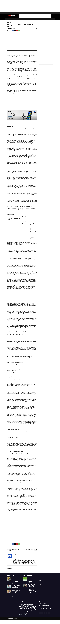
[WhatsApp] (19, 30)
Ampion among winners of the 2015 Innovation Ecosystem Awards (32, 591)
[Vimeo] (51, 13)
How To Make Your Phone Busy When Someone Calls (32, 585)
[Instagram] (49, 13)
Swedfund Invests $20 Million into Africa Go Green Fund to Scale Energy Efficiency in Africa (16, 580)
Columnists (8, 22)
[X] (50, 13)
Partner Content (9, 28)
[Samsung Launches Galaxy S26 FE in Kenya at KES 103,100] (9, 586)
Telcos (10, 22)
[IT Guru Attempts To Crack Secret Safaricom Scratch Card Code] (25, 579)
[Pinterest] (17, 30)
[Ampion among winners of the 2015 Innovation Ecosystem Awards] (25, 590)
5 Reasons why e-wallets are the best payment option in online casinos (13, 550)
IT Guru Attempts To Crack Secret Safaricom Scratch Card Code (32, 579)
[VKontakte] (46, 613)
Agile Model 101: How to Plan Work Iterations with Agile (30, 550)
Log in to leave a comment (10, 570)
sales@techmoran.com (22, 614)
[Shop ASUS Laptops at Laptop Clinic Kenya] (22, 115)
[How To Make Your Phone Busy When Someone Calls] (25, 585)
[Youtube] (52, 13)
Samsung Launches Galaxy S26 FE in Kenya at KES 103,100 (16, 586)
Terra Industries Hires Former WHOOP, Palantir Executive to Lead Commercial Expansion (16, 593)
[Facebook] (48, 13)
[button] (51, 19)
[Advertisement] (26, 6)
